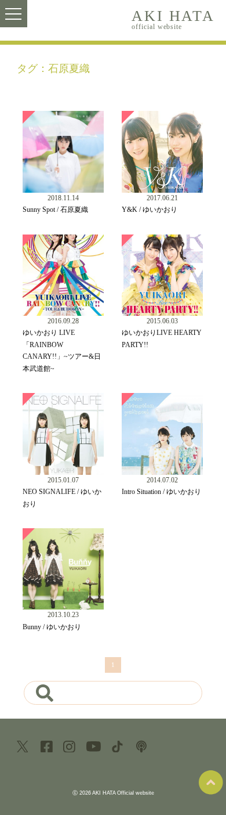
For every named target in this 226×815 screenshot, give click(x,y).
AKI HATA (173, 19)
